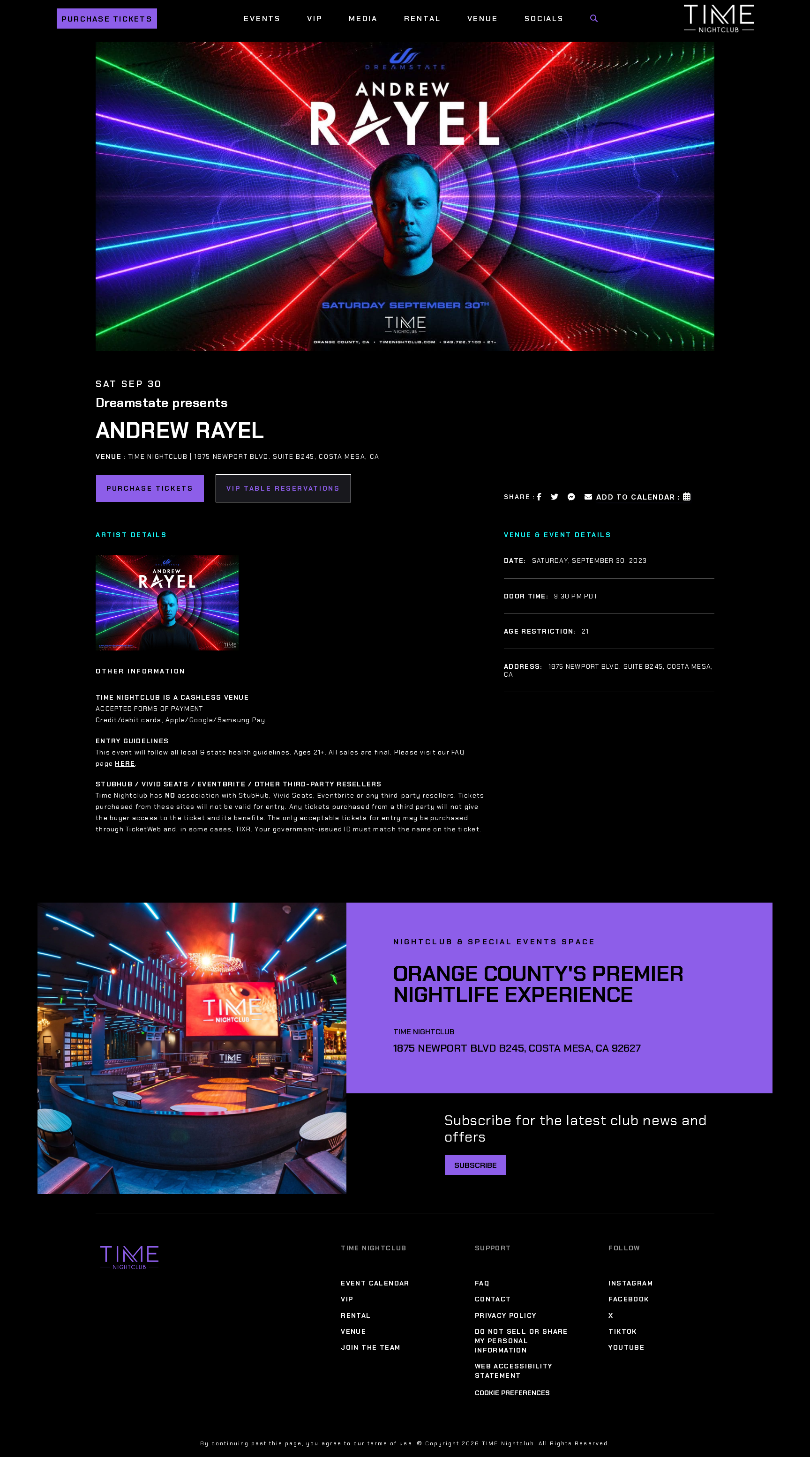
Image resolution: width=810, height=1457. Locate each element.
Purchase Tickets (106, 19)
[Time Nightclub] (129, 1257)
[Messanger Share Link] (572, 497)
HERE (125, 763)
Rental (422, 18)
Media (363, 18)
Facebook (628, 1299)
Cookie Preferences (512, 1393)
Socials (544, 18)
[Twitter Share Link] (555, 497)
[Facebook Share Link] (539, 497)
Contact (493, 1299)
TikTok (622, 1331)
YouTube (626, 1347)
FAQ (482, 1283)
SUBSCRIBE (475, 1165)
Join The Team (370, 1347)
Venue (482, 18)
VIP (314, 18)
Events (262, 18)
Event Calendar (375, 1283)
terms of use (390, 1443)
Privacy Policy (506, 1315)
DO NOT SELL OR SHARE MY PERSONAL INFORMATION (521, 1340)
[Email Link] (589, 497)
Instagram (630, 1283)
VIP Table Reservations (283, 488)
